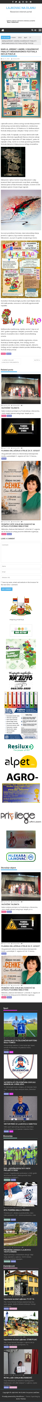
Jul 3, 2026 (8, 1296)
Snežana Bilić (16, 59)
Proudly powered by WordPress (13, 1396)
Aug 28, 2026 (6, 405)
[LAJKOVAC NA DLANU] (2, 29)
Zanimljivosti (13, 1308)
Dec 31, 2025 (9, 1166)
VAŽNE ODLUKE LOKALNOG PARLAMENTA (10, 361)
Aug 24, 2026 (9, 1038)
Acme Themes (21, 1399)
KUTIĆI (36, 360)
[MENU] (40, 30)
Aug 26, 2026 (6, 522)
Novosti (9, 353)
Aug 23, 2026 (9, 1121)
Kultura (3, 353)
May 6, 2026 (8, 1375)
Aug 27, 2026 (6, 448)
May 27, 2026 (9, 1337)
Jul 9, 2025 (8, 1247)
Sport (11, 1052)
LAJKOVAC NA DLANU (21, 8)
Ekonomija (7, 1180)
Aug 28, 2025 (9, 1207)
